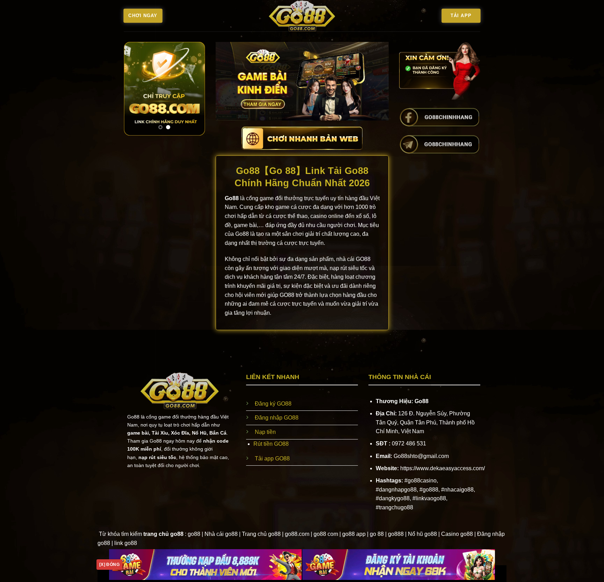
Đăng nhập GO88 (277, 418)
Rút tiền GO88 (271, 444)
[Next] (194, 88)
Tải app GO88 (272, 458)
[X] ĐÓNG (109, 564)
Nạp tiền (265, 432)
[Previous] (134, 88)
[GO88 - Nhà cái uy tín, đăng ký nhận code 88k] (302, 15)
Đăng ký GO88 (273, 404)
